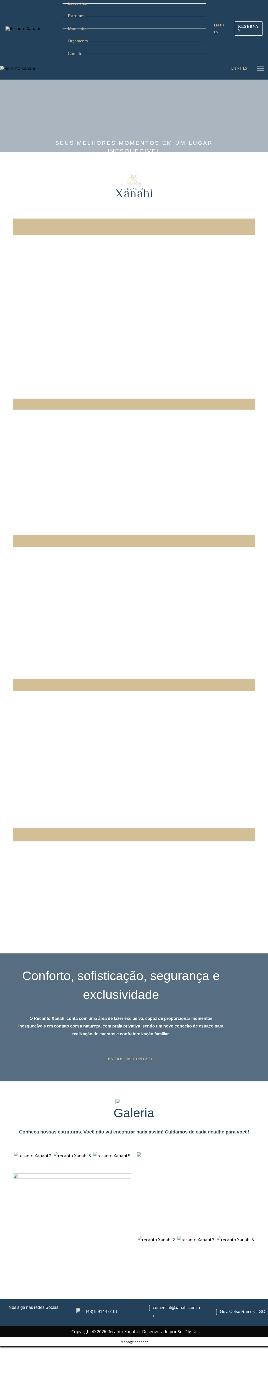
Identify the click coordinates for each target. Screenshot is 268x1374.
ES (216, 31)
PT (222, 25)
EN (216, 25)
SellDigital (187, 1331)
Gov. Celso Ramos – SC (242, 1311)
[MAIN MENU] (260, 68)
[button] (134, 1059)
